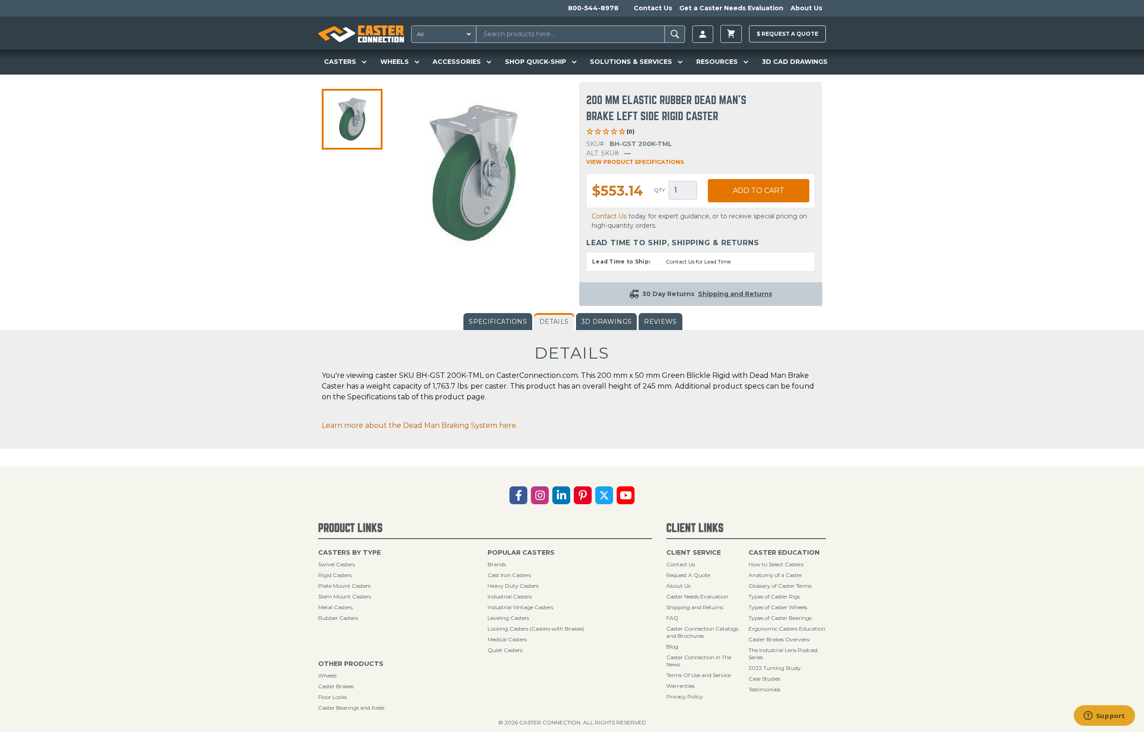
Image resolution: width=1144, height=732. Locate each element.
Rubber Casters (338, 618)
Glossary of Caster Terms (780, 585)
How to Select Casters (776, 564)
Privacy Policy (684, 696)
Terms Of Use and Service (698, 675)
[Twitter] (604, 495)
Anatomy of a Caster (775, 575)
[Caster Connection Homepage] (361, 34)
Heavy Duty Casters (513, 585)
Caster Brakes (335, 686)
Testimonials (764, 689)
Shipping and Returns (694, 607)
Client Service (693, 552)
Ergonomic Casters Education (787, 628)
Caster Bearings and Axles (351, 707)
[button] (352, 119)
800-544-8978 (593, 8)
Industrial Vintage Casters (520, 607)
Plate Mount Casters (344, 585)
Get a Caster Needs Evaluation (731, 8)
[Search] (675, 34)
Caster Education (784, 552)
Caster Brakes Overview (779, 639)
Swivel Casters (336, 564)
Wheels (327, 675)
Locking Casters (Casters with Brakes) (536, 628)
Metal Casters (335, 607)
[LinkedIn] (561, 495)
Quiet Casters (505, 650)
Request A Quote (688, 575)
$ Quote (787, 33)
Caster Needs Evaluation (697, 596)
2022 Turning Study (775, 668)
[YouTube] (626, 495)
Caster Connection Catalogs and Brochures (702, 632)
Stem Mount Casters (344, 596)
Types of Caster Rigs (774, 596)
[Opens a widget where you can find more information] (1104, 716)
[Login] (702, 34)
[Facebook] (518, 495)
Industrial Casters (510, 596)
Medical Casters (507, 639)
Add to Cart (758, 190)
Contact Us (653, 8)
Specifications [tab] (498, 322)
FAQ (672, 618)
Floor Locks (332, 697)
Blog (672, 646)
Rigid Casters (335, 575)
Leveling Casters (508, 618)
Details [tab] (553, 322)
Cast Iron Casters (509, 575)
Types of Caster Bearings (780, 618)
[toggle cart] (731, 34)
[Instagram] (540, 495)
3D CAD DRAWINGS (795, 62)
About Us (806, 8)
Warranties (680, 685)
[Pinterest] (583, 495)
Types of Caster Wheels (778, 607)
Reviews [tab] (660, 322)
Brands (497, 564)
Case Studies (764, 678)
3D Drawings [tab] (606, 322)
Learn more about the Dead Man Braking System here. (419, 425)
